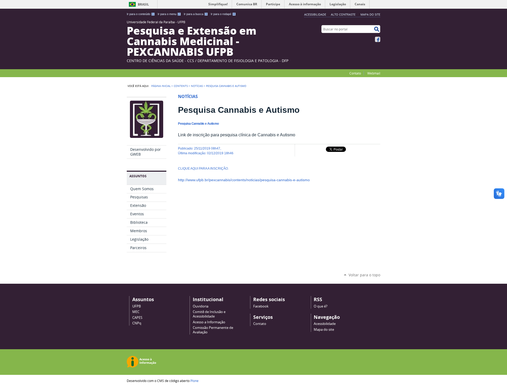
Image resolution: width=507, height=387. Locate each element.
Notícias (197, 86)
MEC (135, 312)
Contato (355, 73)
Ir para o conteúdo (140, 14)
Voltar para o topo (364, 274)
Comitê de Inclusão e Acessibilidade (209, 314)
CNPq (136, 323)
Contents (181, 86)
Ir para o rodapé (223, 14)
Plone (194, 381)
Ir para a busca (195, 14)
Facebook (377, 39)
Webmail (373, 73)
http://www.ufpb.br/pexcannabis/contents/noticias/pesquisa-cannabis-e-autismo (244, 180)
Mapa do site (370, 14)
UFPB (136, 306)
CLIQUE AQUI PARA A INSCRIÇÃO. (203, 168)
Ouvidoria (200, 306)
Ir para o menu (169, 14)
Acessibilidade (315, 14)
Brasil (143, 4)
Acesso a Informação (209, 322)
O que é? (320, 306)
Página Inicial (161, 86)
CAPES (137, 317)
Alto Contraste (343, 14)
